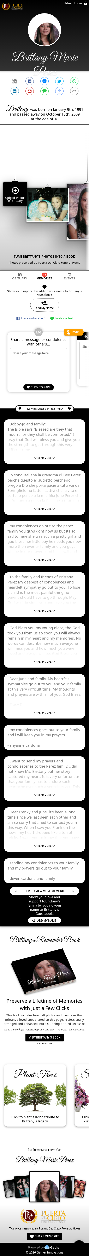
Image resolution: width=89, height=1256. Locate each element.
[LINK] (74, 91)
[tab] (19, 276)
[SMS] (44, 91)
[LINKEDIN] (15, 91)
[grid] (44, 204)
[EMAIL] (29, 91)
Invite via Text (63, 318)
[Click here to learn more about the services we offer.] (44, 1217)
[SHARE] (59, 91)
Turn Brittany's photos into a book (44, 256)
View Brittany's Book (44, 1037)
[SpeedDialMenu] (79, 1246)
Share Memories (47, 1236)
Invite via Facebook (33, 318)
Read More (44, 458)
